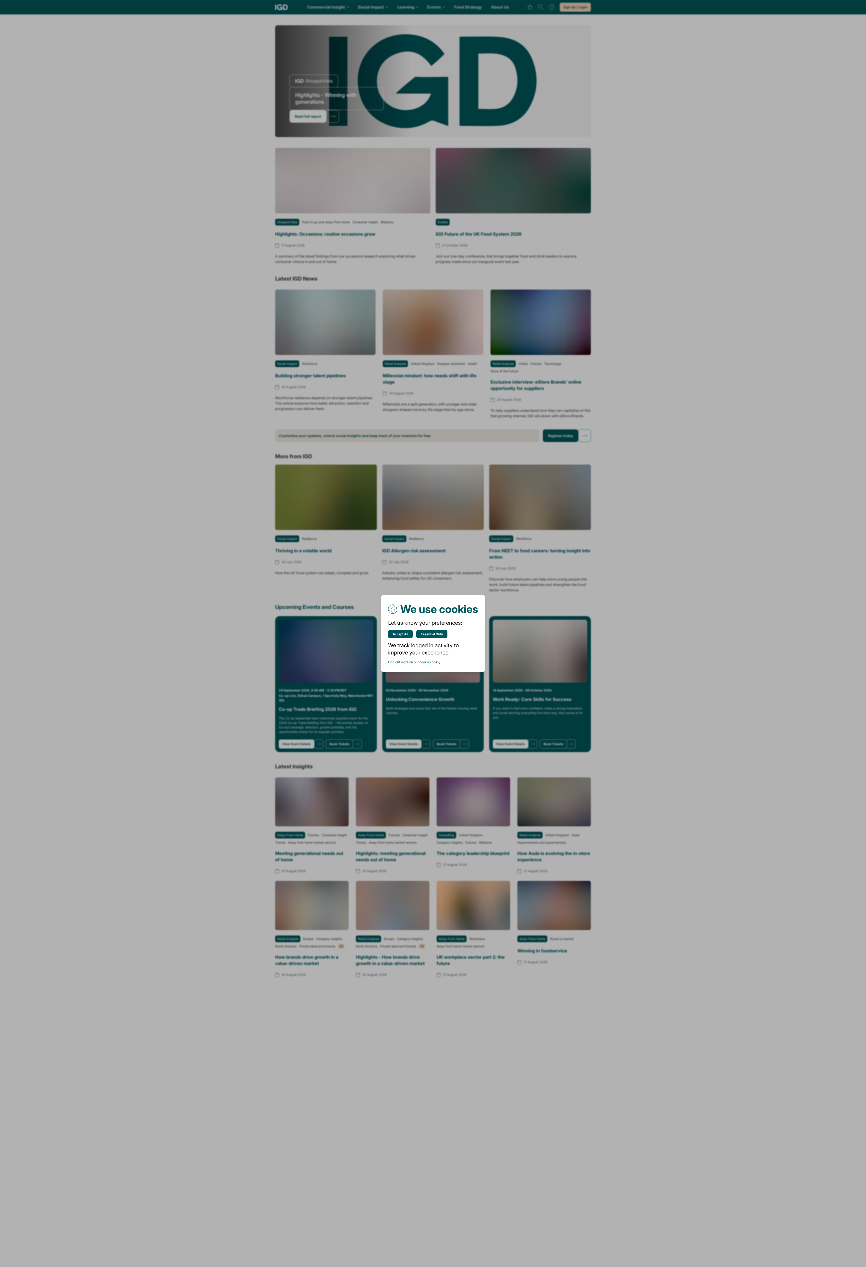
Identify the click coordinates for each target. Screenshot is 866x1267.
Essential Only (432, 634)
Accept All (400, 634)
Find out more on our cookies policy (414, 662)
